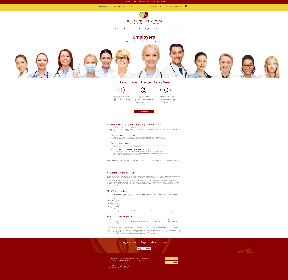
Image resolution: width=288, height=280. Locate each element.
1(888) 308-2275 (145, 260)
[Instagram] (128, 266)
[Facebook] (121, 266)
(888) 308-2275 (177, 7)
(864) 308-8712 (160, 7)
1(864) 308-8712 (145, 258)
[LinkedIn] (132, 266)
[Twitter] (124, 266)
